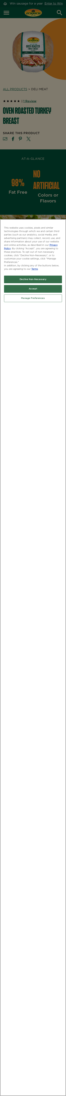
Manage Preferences (33, 298)
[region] (33, 657)
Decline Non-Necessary (33, 279)
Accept (33, 289)
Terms (34, 269)
